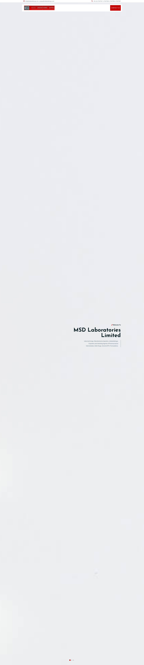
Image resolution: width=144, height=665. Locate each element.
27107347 (118, 1)
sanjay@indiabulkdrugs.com (46, 1)
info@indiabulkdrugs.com (32, 1)
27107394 (112, 1)
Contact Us (115, 8)
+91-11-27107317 (98, 1)
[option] (72, 332)
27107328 (106, 1)
